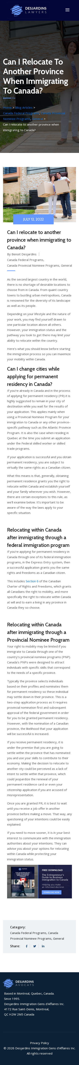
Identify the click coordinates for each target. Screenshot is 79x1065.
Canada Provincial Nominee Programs (33, 265)
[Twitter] (34, 946)
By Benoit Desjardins (21, 254)
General (37, 119)
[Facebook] (26, 946)
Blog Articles (24, 107)
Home (7, 107)
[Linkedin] (43, 946)
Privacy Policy (39, 1043)
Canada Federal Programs (21, 113)
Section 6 (32, 581)
